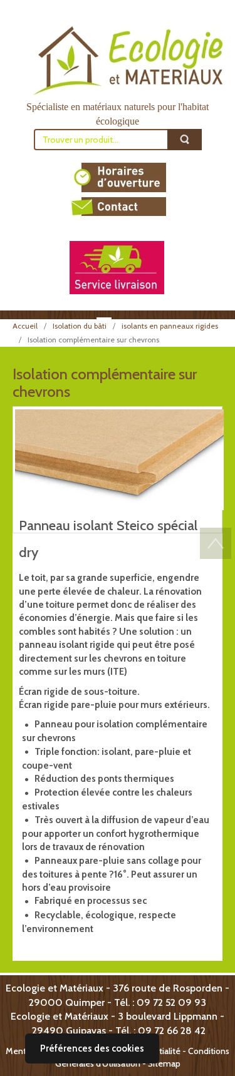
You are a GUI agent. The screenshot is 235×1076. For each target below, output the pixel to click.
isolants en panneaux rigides (170, 325)
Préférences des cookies (92, 1048)
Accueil (25, 325)
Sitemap (164, 1063)
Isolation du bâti (80, 325)
